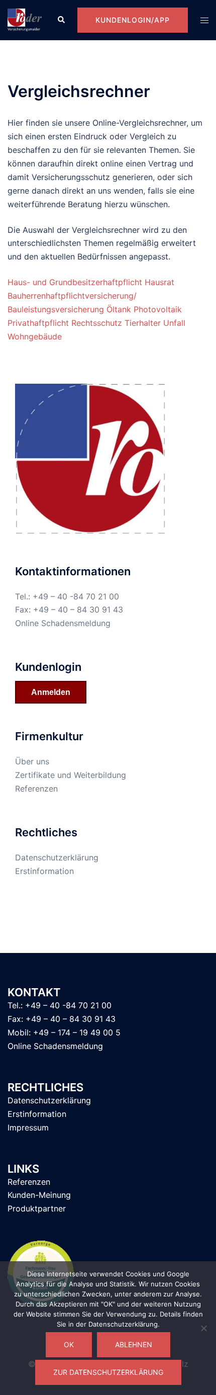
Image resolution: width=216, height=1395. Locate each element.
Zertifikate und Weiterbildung (70, 775)
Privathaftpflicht (38, 323)
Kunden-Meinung (39, 1195)
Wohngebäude (35, 336)
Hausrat (159, 282)
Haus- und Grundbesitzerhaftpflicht (75, 282)
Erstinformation (44, 871)
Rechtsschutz (96, 323)
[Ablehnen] (203, 1328)
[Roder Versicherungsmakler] (25, 19)
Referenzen (36, 788)
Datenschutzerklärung (56, 857)
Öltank (118, 309)
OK (69, 1344)
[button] (61, 20)
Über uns (32, 761)
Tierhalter (143, 323)
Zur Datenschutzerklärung (108, 1372)
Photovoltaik (158, 309)
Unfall (174, 323)
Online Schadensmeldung (63, 623)
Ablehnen (133, 1344)
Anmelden (50, 692)
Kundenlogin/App (132, 20)
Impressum (28, 1127)
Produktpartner (37, 1208)
